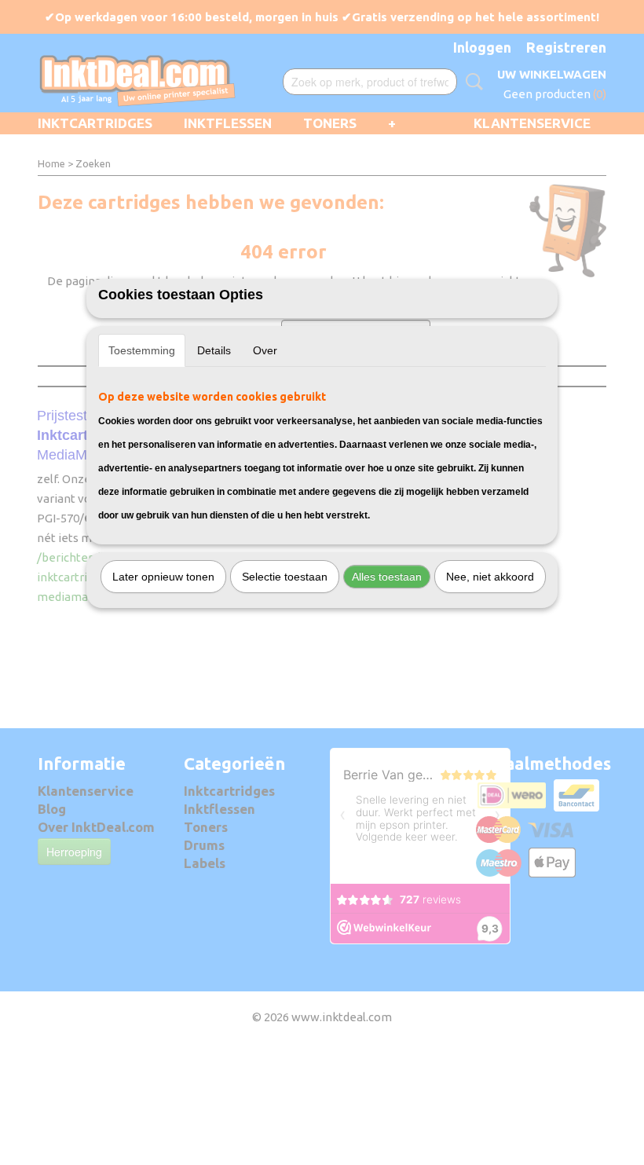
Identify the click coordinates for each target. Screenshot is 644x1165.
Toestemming (141, 350)
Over (265, 350)
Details (214, 350)
